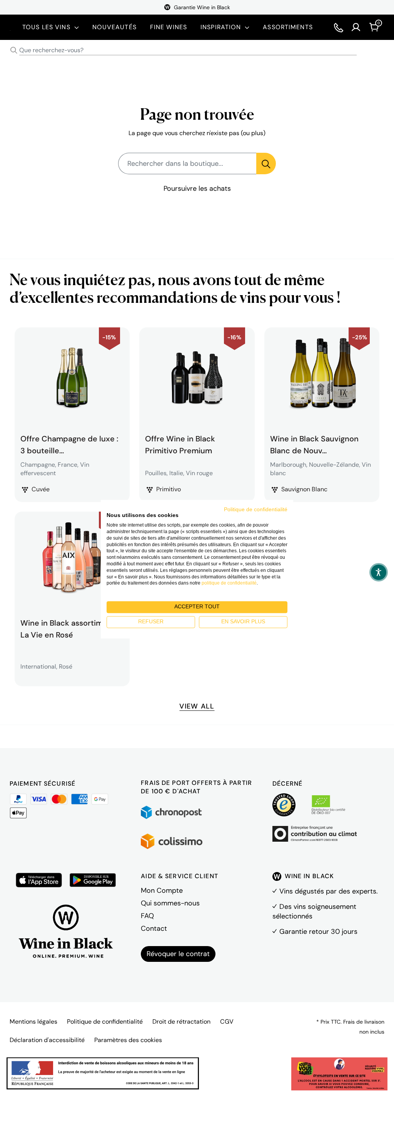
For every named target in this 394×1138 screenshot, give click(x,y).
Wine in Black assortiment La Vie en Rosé (67, 628)
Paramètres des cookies (128, 1040)
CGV (227, 1021)
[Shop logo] (10, 27)
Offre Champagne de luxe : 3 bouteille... (69, 444)
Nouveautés (114, 27)
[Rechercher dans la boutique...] (266, 163)
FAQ (147, 915)
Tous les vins (46, 27)
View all (196, 706)
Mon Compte (162, 890)
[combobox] (197, 50)
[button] (378, 572)
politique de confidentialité (229, 583)
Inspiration (220, 27)
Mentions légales (33, 1021)
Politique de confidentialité (105, 1021)
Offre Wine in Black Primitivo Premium (180, 444)
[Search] (14, 50)
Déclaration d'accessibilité (47, 1040)
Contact (154, 928)
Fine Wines (168, 27)
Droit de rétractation (181, 1021)
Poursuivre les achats (197, 188)
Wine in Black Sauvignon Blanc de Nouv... (314, 444)
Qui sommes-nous (170, 903)
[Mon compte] (356, 27)
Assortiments (287, 27)
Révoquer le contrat (178, 953)
